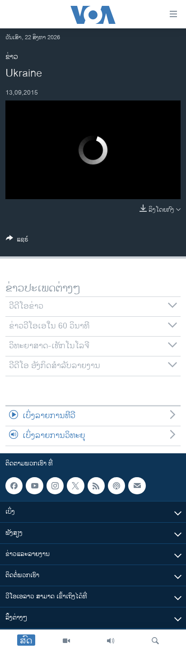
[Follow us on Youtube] (34, 485)
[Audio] (110, 640)
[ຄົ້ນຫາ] (155, 640)
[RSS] (96, 485)
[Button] (17, 241)
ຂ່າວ (11, 57)
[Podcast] (116, 485)
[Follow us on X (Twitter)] (75, 485)
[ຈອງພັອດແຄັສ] (136, 485)
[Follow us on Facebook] (14, 485)
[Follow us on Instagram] (55, 485)
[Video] (66, 640)
